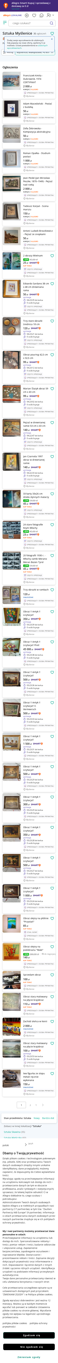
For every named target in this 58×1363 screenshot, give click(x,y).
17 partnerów (21, 1209)
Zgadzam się (31, 1335)
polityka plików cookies (15, 1323)
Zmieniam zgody (29, 1357)
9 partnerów (34, 1212)
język (30, 1143)
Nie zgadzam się (31, 1346)
